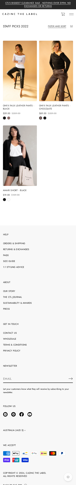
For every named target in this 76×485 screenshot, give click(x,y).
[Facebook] (22, 414)
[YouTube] (30, 414)
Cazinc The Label (36, 473)
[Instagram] (5, 414)
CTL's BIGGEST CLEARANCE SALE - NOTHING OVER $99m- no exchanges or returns (38, 4)
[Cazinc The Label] (19, 14)
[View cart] (63, 14)
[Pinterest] (13, 414)
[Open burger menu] (71, 14)
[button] (63, 14)
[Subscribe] (70, 378)
